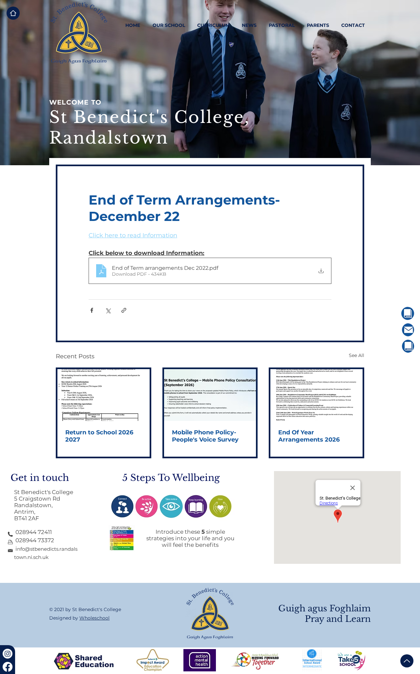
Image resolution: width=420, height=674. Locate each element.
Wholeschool (94, 618)
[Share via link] (124, 310)
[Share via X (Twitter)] (108, 310)
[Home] (13, 13)
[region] (389, 313)
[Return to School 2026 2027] (103, 395)
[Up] (406, 660)
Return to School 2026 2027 (99, 436)
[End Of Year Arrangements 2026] (316, 395)
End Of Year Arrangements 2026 (309, 436)
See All (356, 355)
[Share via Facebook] (92, 310)
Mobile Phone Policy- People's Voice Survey (205, 436)
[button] (168, 25)
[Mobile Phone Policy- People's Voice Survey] (210, 395)
